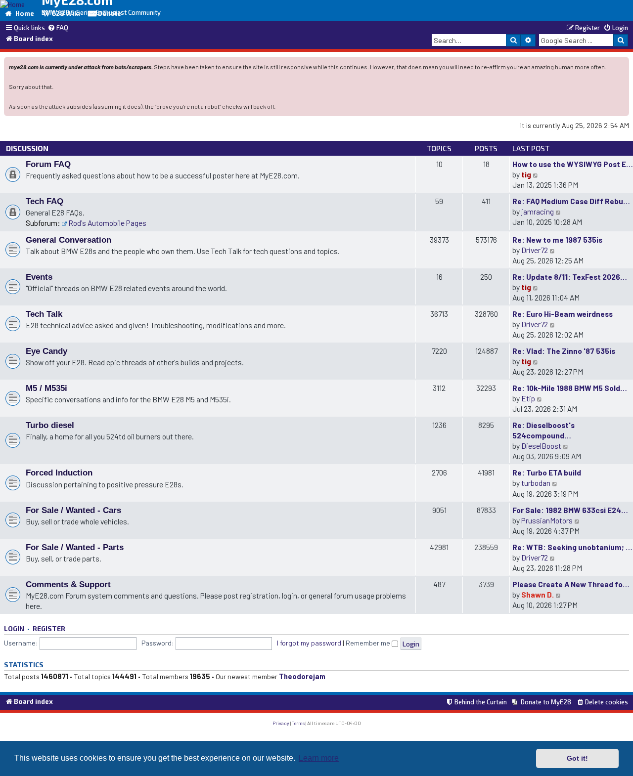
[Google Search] (620, 40)
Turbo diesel (50, 425)
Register (49, 628)
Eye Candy (46, 351)
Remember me (369, 643)
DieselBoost (541, 445)
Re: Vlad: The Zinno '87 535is (563, 350)
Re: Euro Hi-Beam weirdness (562, 313)
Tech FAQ (44, 201)
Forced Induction (59, 472)
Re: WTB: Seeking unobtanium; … (572, 547)
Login (14, 628)
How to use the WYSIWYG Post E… (572, 164)
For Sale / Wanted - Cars (73, 510)
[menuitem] (57, 28)
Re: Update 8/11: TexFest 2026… (569, 276)
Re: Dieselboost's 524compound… (543, 430)
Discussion (27, 148)
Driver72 (534, 250)
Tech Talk (44, 314)
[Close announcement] (622, 63)
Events (39, 277)
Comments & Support (68, 584)
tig (526, 174)
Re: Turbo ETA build (546, 472)
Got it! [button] (577, 758)
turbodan (535, 482)
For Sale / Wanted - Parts (75, 547)
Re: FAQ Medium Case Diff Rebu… (571, 201)
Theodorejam (302, 676)
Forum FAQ (48, 164)
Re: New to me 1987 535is (557, 239)
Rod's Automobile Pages (107, 222)
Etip (528, 398)
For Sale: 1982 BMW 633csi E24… (570, 510)
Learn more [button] (319, 758)
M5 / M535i (46, 388)
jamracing (537, 211)
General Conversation (68, 240)
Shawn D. (537, 594)
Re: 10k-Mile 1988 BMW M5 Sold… (569, 387)
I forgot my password (309, 643)
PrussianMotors (547, 520)
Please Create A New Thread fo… (571, 584)
